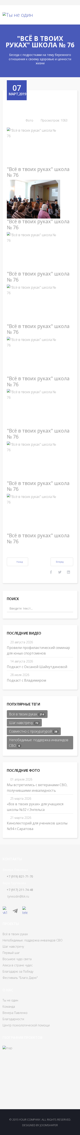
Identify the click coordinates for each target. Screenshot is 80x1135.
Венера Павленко (15, 1013)
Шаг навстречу (23, 722)
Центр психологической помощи (26, 1025)
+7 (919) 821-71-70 (20, 876)
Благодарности (13, 1019)
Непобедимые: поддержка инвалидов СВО (38, 743)
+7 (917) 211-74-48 (20, 890)
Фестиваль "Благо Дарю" (20, 978)
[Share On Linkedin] (68, 571)
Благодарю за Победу (18, 971)
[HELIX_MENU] (73, 15)
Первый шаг (11, 953)
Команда (9, 1006)
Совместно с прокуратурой (33, 731)
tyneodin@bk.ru (18, 896)
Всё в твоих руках (26, 714)
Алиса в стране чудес (18, 965)
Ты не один (10, 1000)
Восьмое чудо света (17, 959)
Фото (29, 120)
